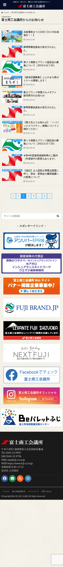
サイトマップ (33, 491)
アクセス (6, 491)
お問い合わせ (46, 491)
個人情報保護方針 (19, 491)
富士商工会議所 (21, 496)
